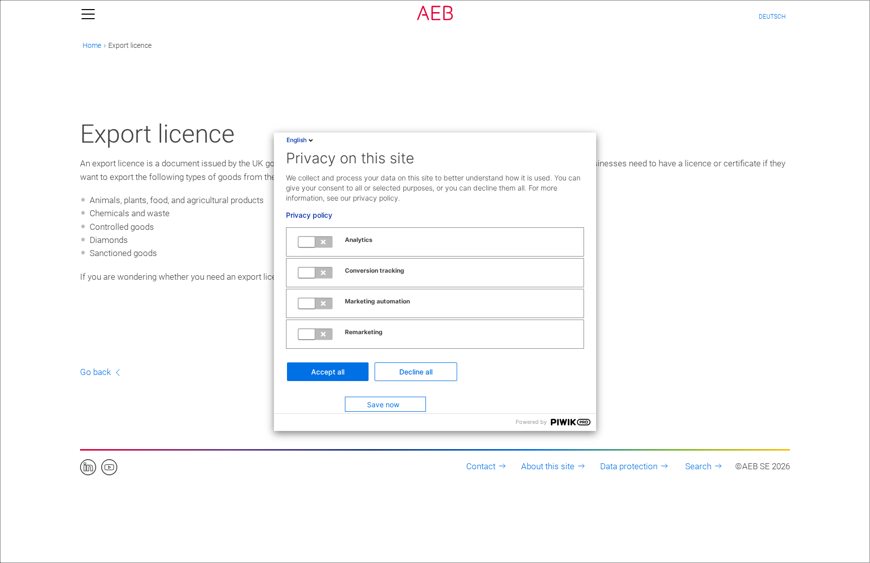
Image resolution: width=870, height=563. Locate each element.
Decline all (415, 371)
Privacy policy (309, 215)
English (296, 140)
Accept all (327, 371)
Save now (383, 404)
